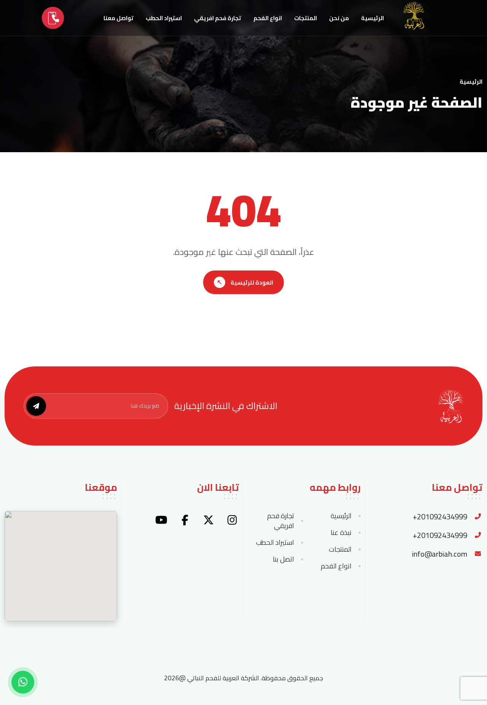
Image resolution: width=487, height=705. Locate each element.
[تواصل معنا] (53, 18)
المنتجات (305, 18)
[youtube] (161, 520)
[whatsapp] (22, 682)
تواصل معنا (118, 18)
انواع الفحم (267, 18)
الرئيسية (372, 18)
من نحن (339, 18)
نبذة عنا (341, 533)
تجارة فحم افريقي (217, 18)
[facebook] (185, 520)
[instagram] (232, 520)
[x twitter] (208, 520)
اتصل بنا (283, 559)
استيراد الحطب (164, 18)
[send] (36, 406)
